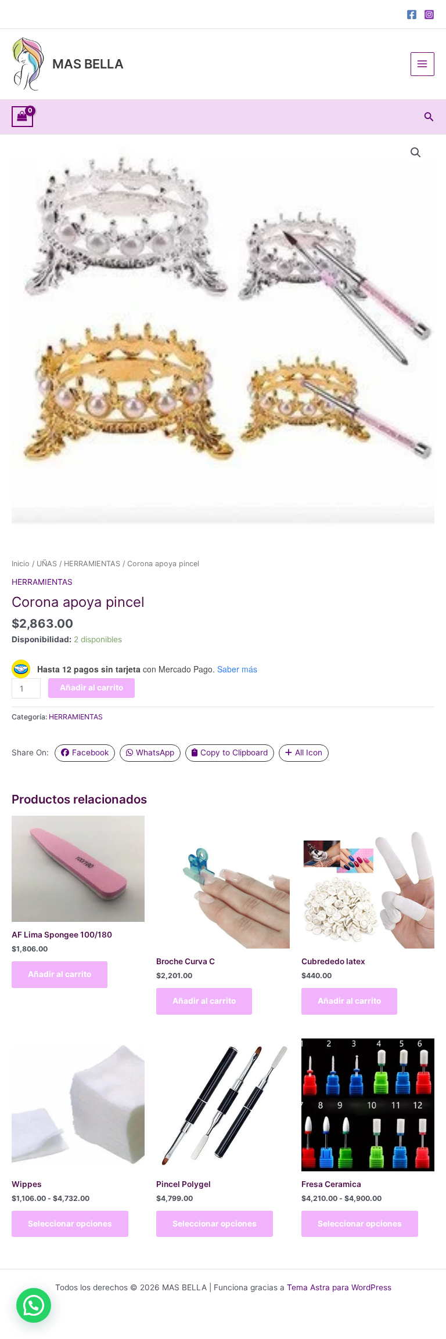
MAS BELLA (88, 63)
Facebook (90, 752)
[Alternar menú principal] (422, 64)
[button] (429, 117)
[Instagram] (429, 14)
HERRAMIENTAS (92, 563)
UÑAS (47, 563)
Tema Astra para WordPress (339, 1287)
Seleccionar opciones (70, 1223)
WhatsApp (155, 752)
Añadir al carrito (91, 687)
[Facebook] (412, 14)
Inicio (21, 563)
